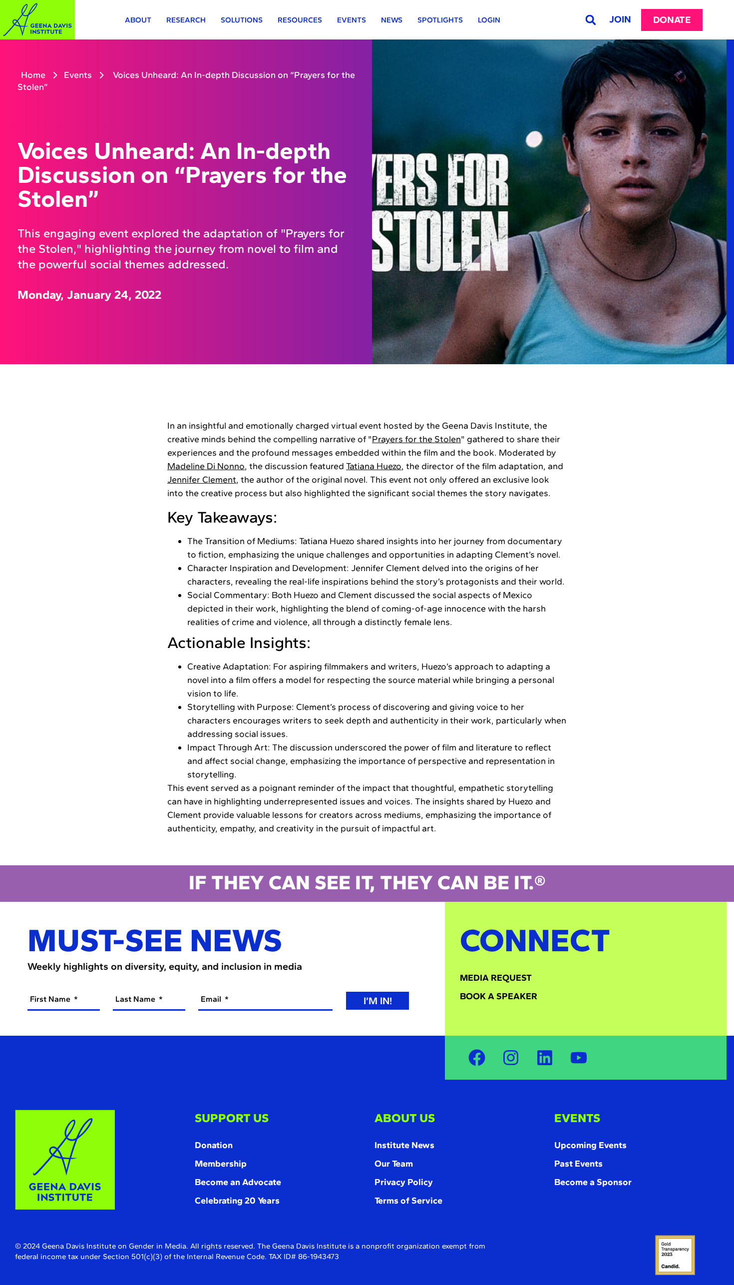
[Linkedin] (545, 1058)
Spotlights (440, 19)
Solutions (242, 19)
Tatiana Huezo (373, 466)
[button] (590, 19)
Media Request (496, 977)
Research (186, 19)
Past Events (578, 1163)
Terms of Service (408, 1200)
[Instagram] (511, 1058)
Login (489, 19)
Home (33, 74)
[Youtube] (579, 1058)
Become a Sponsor (593, 1182)
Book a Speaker (498, 996)
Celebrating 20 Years (237, 1200)
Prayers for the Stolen (416, 439)
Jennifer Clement (201, 479)
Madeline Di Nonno (206, 466)
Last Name (136, 999)
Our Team (393, 1163)
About (138, 19)
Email (212, 999)
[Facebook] (477, 1058)
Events (351, 19)
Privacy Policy (403, 1182)
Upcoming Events (590, 1145)
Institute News (404, 1145)
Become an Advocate (238, 1182)
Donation (214, 1145)
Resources (300, 19)
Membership (221, 1163)
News (391, 19)
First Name (51, 999)
